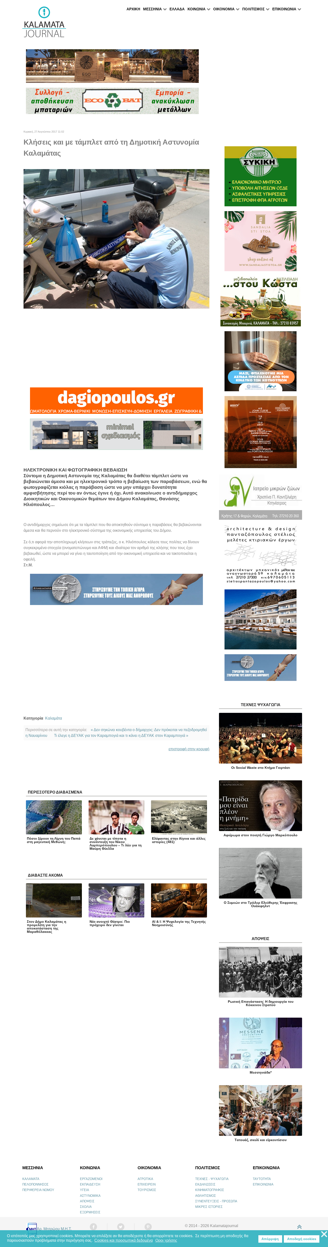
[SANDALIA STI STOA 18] (261, 243)
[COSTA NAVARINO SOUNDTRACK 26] (261, 434)
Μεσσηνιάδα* (261, 1072)
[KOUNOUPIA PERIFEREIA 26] (261, 363)
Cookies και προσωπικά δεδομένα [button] (123, 1240)
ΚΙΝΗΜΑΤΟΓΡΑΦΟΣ (209, 1190)
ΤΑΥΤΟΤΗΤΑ (262, 1179)
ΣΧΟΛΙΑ (86, 1207)
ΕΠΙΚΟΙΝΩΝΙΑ (263, 1184)
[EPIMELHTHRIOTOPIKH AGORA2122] (116, 591)
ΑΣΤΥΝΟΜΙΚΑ (90, 1196)
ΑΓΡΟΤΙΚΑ (145, 1179)
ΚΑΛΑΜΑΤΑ (30, 1179)
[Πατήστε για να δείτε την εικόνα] (116, 239)
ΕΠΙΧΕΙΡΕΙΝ (147, 1184)
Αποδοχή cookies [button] (301, 1239)
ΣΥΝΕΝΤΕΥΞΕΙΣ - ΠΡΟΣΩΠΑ (216, 1201)
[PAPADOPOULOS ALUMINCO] (116, 436)
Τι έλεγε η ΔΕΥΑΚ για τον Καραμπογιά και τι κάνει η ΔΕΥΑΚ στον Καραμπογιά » (121, 736)
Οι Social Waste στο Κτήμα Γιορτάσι (260, 768)
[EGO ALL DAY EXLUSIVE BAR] (112, 68)
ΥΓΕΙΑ (84, 1190)
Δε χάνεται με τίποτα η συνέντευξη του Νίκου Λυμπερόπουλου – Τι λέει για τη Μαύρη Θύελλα (116, 843)
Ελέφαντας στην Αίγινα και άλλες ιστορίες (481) (179, 840)
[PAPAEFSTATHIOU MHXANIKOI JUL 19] (261, 621)
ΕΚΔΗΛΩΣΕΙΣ (205, 1184)
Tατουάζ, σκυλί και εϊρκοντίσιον (261, 1140)
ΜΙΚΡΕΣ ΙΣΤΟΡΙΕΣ (209, 1207)
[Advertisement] (116, 348)
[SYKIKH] (261, 178)
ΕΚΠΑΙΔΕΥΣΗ (90, 1184)
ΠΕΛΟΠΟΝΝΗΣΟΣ (35, 1184)
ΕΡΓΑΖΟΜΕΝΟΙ (91, 1179)
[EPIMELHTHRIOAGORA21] (261, 670)
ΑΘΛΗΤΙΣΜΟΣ (205, 1196)
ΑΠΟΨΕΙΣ (87, 1201)
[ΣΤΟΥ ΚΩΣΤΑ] (260, 303)
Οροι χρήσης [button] (166, 1240)
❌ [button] (324, 1234)
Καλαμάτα (53, 718)
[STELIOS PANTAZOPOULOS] (261, 557)
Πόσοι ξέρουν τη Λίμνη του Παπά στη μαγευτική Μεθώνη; (53, 840)
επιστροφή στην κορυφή (189, 749)
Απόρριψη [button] (270, 1239)
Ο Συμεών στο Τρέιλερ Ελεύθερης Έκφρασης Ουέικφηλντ (260, 904)
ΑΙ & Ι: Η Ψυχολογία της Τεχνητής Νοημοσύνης (179, 923)
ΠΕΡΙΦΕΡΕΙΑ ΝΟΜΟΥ (38, 1190)
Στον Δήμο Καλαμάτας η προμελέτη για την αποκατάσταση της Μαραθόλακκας (46, 927)
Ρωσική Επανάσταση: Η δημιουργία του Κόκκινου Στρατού (260, 1003)
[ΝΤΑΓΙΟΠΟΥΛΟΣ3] (116, 403)
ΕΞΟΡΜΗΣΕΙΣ (90, 1212)
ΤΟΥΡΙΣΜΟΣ (147, 1190)
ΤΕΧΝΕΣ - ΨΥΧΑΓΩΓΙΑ (212, 1179)
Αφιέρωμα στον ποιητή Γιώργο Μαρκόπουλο (261, 835)
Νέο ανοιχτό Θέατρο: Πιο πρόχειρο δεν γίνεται (110, 923)
